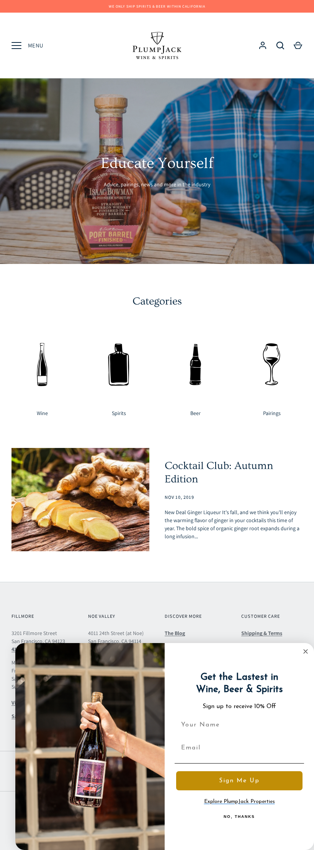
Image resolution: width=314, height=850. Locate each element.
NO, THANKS (239, 816)
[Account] (262, 45)
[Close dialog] (305, 651)
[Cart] (297, 45)
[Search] (280, 45)
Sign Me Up (239, 781)
